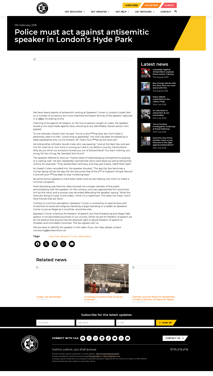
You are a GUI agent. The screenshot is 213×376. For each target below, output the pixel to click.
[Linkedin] (102, 338)
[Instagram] (95, 338)
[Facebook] (82, 338)
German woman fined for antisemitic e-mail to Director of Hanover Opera (153, 298)
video (41, 118)
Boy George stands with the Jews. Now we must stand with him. (164, 85)
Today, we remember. (49, 297)
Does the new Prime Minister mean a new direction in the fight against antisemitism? (163, 141)
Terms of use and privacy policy (107, 354)
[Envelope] (127, 338)
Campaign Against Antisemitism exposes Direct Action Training (163, 71)
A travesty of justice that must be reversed (103, 298)
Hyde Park (54, 236)
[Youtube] (114, 338)
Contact (165, 12)
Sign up (167, 323)
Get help (120, 12)
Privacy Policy (94, 356)
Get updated (99, 12)
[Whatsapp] (121, 338)
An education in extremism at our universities (161, 112)
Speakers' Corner (68, 236)
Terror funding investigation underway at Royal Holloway (164, 126)
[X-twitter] (89, 338)
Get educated (73, 12)
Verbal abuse (84, 236)
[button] (38, 244)
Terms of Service (109, 356)
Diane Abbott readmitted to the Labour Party (161, 99)
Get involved (143, 12)
